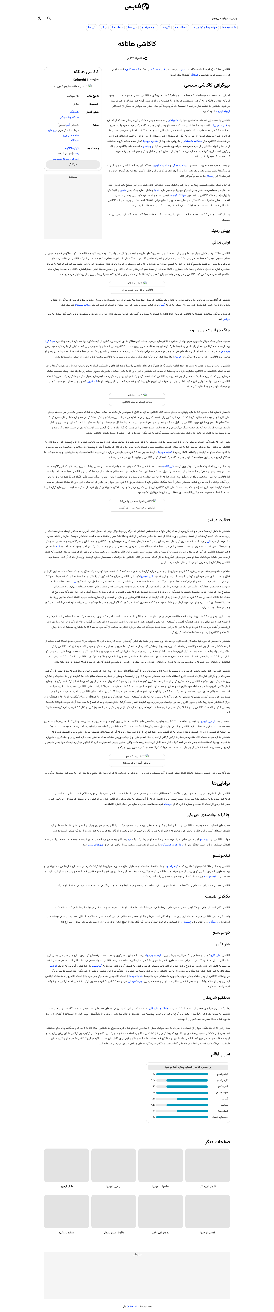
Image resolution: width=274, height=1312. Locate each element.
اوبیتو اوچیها (222, 111)
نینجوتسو (172, 866)
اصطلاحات (181, 27)
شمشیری (92, 381)
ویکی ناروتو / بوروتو (224, 18)
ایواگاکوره (50, 341)
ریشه (76, 153)
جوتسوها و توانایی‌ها (205, 27)
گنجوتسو (96, 966)
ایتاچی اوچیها (150, 141)
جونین (178, 357)
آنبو (68, 125)
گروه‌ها (166, 27)
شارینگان (74, 112)
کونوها (173, 195)
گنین (162, 305)
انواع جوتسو (149, 27)
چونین (226, 319)
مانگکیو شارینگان (69, 117)
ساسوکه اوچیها (160, 165)
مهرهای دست (95, 845)
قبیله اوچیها (220, 125)
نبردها (91, 27)
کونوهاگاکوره (71, 148)
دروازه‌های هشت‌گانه (172, 845)
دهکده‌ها (117, 27)
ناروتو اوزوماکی (180, 165)
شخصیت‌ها (229, 27)
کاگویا (123, 190)
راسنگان (209, 176)
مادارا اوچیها (136, 976)
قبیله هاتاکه (158, 69)
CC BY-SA (132, 1307)
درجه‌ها (132, 27)
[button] (49, 18)
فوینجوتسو (210, 876)
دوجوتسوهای (135, 981)
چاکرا (103, 27)
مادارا (157, 190)
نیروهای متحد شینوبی (66, 159)
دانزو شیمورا (147, 576)
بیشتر (73, 164)
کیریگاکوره (168, 466)
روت (73, 581)
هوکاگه (74, 140)
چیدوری (147, 146)
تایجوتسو (205, 839)
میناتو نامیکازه (82, 305)
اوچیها (53, 966)
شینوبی (181, 69)
